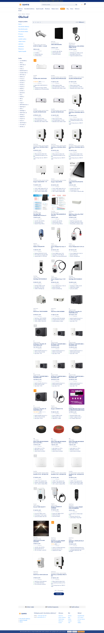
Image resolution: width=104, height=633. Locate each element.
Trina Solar (23, 124)
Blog (69, 617)
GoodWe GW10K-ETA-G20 (57, 112)
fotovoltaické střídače (23, 31)
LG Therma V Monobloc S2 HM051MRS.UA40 (39, 409)
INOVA (22, 88)
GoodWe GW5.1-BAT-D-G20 (40, 78)
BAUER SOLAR (24, 70)
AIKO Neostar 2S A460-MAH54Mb (39, 541)
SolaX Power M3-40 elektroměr (40, 574)
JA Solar (22, 90)
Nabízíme (61, 615)
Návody (69, 615)
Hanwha (22, 84)
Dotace (69, 619)
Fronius (22, 78)
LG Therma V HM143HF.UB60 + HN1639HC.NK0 (76, 344)
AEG (21, 62)
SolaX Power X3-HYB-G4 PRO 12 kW (76, 113)
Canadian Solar (24, 72)
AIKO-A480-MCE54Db (56, 44)
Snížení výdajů (30, 607)
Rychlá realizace (75, 607)
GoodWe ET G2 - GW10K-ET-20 (58, 474)
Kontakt (60, 622)
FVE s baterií (80, 617)
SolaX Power (23, 112)
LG (21, 100)
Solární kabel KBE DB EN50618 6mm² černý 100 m (40, 442)
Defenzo (22, 76)
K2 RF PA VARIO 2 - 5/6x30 (40, 46)
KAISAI (22, 96)
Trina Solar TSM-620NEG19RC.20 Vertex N (39, 214)
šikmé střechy (43, 44)
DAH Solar (23, 74)
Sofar (21, 108)
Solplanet (22, 116)
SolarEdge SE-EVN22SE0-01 (75, 279)
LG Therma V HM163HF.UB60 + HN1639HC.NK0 (58, 344)
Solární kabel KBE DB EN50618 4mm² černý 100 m (76, 442)
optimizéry (20, 44)
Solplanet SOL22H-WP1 (39, 246)
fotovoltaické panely (22, 29)
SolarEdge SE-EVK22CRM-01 (40, 279)
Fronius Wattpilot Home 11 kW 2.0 (58, 279)
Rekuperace (21, 49)
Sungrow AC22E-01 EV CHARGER (56, 507)
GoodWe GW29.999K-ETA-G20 (58, 78)
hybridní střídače (63, 77)
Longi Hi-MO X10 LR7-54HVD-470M (76, 182)
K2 (21, 94)
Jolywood (22, 92)
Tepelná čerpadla (22, 51)
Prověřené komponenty (52, 607)
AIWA (22, 66)
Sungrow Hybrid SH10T (56, 181)
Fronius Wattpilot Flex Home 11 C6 (58, 247)
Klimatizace (21, 36)
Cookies (70, 621)
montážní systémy (22, 39)
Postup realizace (62, 617)
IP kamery (20, 34)
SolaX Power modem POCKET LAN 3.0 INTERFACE (76, 507)
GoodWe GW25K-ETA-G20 (75, 78)
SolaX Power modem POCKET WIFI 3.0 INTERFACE (58, 541)
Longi (21, 102)
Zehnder (22, 126)
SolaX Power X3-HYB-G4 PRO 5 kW (40, 147)
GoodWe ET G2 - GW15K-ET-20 (40, 474)
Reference (61, 621)
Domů (19, 14)
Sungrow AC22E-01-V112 (57, 408)
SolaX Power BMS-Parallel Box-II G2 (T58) (76, 541)
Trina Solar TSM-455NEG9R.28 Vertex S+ (58, 214)
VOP (69, 622)
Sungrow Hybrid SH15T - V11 (40, 181)
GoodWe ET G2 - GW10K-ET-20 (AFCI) (76, 475)
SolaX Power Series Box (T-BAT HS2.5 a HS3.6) (76, 214)
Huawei (22, 86)
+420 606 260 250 (42, 615)
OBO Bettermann (24, 104)
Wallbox (79, 622)
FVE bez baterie (81, 619)
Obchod (23, 14)
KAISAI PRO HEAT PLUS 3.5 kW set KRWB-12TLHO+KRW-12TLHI (76, 409)
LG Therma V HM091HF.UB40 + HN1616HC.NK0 (58, 377)
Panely (79, 621)
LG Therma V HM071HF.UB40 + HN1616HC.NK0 (76, 377)
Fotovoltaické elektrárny (23, 26)
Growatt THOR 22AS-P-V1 (39, 507)
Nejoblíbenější (81, 615)
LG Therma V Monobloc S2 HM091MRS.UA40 (75, 312)
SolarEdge (22, 110)
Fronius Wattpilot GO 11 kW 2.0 (76, 246)
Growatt (22, 82)
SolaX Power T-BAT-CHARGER (40, 311)
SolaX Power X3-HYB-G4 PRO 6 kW (58, 147)
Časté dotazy (61, 619)
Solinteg (22, 114)
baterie (20, 24)
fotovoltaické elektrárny (25, 618)
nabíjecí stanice (21, 41)
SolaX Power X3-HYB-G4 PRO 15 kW (76, 147)
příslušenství (21, 46)
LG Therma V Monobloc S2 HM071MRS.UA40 (39, 344)
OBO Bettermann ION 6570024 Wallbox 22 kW (76, 46)
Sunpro (22, 120)
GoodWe (22, 80)
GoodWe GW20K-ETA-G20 (39, 112)
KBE (21, 98)
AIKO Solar (23, 64)
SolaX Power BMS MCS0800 (57, 311)
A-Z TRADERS (23, 60)
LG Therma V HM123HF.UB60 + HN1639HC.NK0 (41, 377)
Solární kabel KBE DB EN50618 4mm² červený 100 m (58, 442)
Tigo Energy (23, 122)
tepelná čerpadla (23, 620)
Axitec (22, 68)
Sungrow (22, 118)
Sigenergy (22, 106)
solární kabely (36, 440)
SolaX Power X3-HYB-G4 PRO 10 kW (58, 575)
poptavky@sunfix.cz (41, 617)
